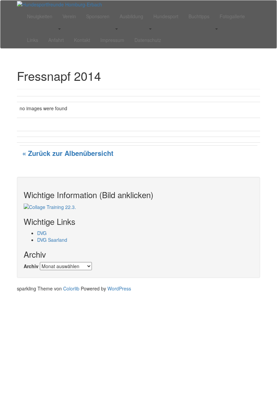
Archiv (31, 266)
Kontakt (82, 40)
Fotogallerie (232, 16)
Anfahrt (56, 40)
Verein (69, 16)
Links (32, 40)
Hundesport (165, 16)
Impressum (112, 40)
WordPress (119, 288)
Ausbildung (131, 16)
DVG (42, 233)
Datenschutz (147, 40)
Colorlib (71, 288)
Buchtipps (198, 16)
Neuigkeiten (39, 16)
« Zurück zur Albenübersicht (68, 153)
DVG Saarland (52, 239)
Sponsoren (97, 16)
